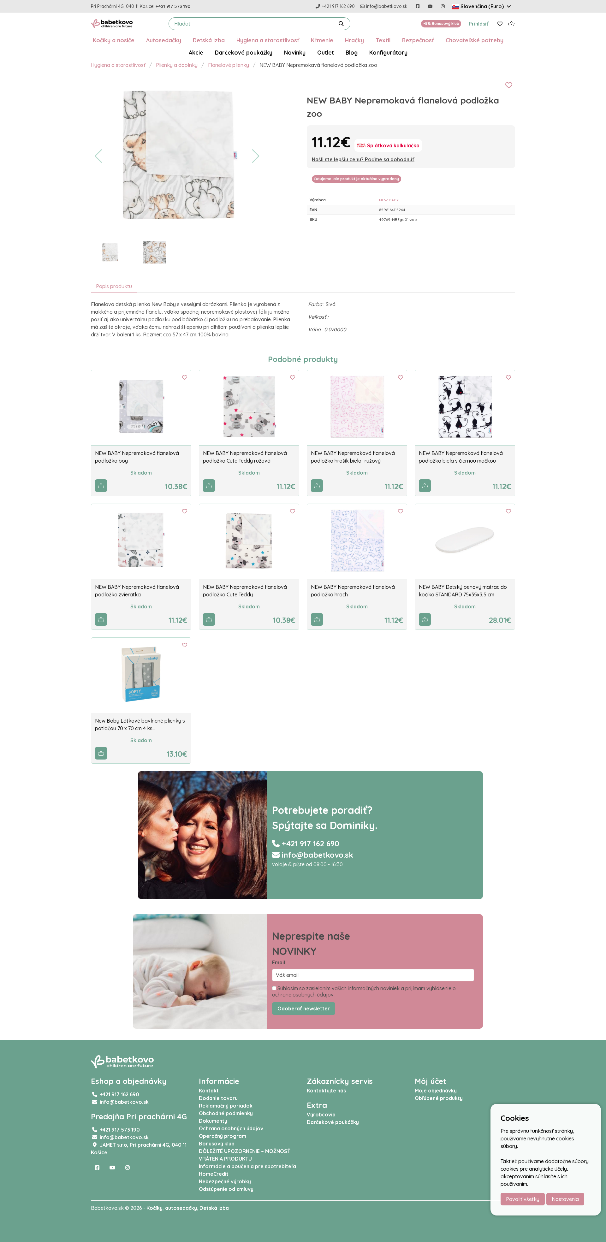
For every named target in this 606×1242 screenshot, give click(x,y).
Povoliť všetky (522, 1199)
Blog (352, 52)
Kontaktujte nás (326, 1090)
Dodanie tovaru (218, 1098)
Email (278, 962)
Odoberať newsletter (303, 1008)
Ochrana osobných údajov (231, 1128)
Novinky (295, 52)
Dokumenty (213, 1121)
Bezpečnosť (418, 40)
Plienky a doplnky (177, 65)
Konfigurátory (388, 52)
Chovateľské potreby (474, 40)
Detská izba (209, 40)
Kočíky (154, 1208)
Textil (383, 40)
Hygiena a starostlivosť (267, 40)
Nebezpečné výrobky (225, 1181)
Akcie (196, 52)
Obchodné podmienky (226, 1113)
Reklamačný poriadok (225, 1106)
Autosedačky (163, 40)
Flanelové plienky (228, 65)
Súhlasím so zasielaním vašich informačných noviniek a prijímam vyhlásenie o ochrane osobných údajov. (364, 991)
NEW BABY (389, 200)
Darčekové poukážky (243, 52)
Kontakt (209, 1090)
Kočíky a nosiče (113, 40)
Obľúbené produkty (439, 1098)
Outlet (325, 52)
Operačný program (222, 1136)
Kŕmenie (322, 40)
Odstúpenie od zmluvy (226, 1189)
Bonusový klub (217, 1143)
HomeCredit (214, 1174)
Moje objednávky (436, 1090)
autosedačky (181, 1208)
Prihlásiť (479, 24)
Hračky (354, 40)
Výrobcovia (321, 1114)
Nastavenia (565, 1199)
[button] (98, 156)
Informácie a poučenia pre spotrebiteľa (247, 1166)
